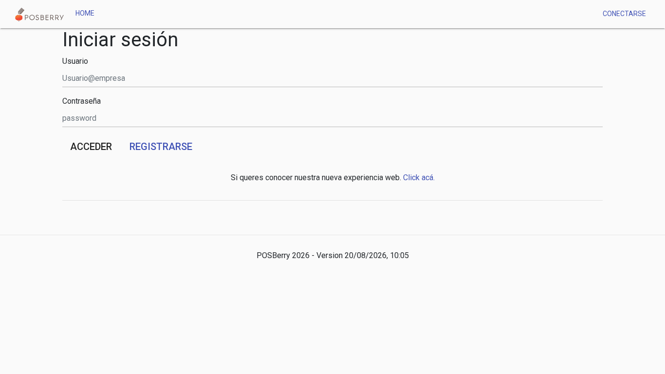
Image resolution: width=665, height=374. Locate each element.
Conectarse (624, 14)
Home (84, 13)
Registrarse (160, 146)
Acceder (91, 146)
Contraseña (81, 101)
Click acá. (419, 177)
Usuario (75, 61)
